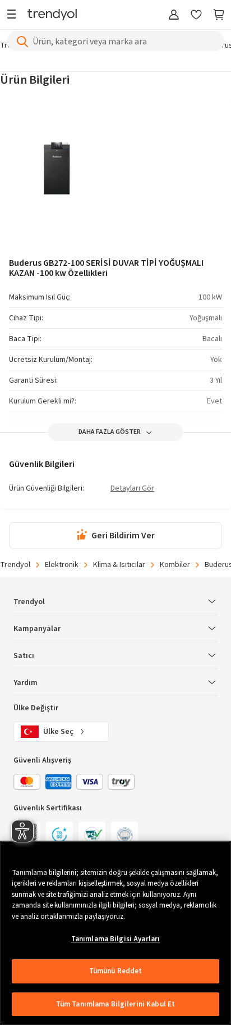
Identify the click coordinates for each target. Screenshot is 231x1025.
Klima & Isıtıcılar (119, 564)
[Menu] (14, 15)
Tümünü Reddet (115, 971)
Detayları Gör (132, 489)
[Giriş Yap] (173, 15)
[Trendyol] (52, 15)
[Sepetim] (218, 15)
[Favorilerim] (196, 15)
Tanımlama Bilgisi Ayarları (115, 939)
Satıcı (23, 655)
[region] (115, 933)
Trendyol (15, 564)
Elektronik (61, 564)
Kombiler (175, 564)
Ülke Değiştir (35, 708)
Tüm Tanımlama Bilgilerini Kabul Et (115, 1004)
